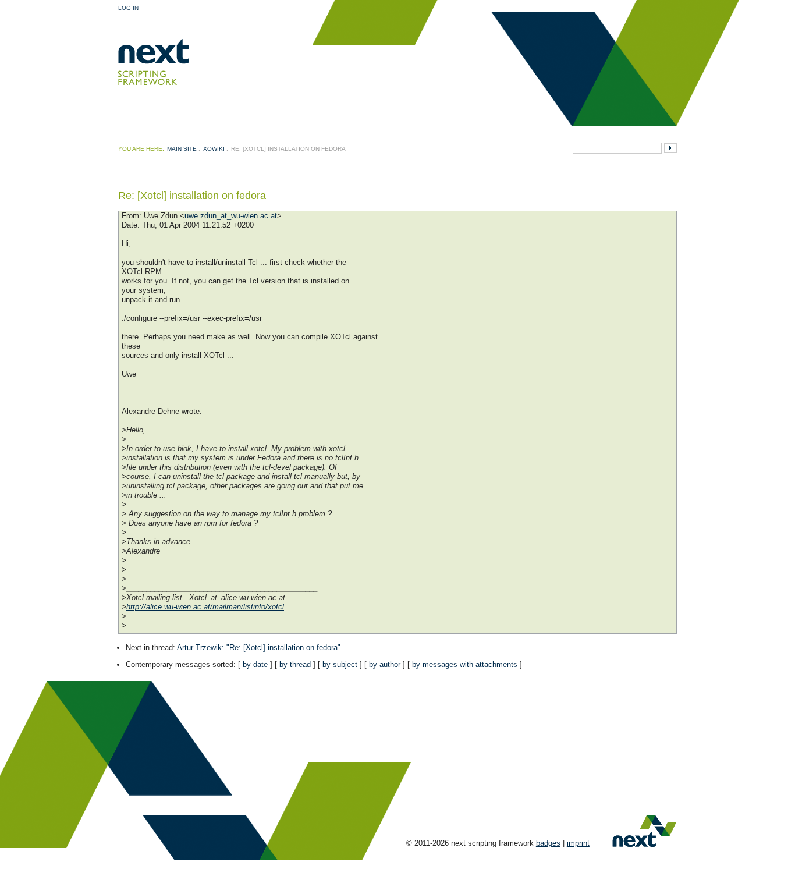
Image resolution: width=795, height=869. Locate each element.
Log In (128, 8)
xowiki (214, 149)
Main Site (182, 149)
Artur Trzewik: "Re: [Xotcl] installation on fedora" (258, 647)
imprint (578, 843)
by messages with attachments (464, 664)
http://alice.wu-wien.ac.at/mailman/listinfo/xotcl (205, 606)
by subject (339, 664)
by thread (295, 664)
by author (384, 664)
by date (255, 664)
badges (548, 843)
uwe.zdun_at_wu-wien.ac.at (230, 215)
